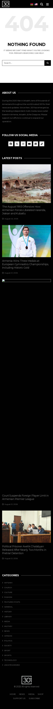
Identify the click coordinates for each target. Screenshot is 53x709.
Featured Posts (12, 602)
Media (7, 621)
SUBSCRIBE (34, 698)
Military (8, 626)
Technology (10, 660)
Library (8, 617)
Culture (8, 592)
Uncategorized (12, 665)
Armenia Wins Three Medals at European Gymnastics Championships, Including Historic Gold (25, 264)
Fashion (8, 597)
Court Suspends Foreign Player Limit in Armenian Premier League (25, 497)
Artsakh (8, 583)
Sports (7, 655)
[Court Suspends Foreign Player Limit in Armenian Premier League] (26, 385)
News (6, 631)
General (8, 607)
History (8, 612)
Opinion (8, 636)
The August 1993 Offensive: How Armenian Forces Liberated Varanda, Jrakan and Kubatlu (24, 210)
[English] (36, 4)
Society (8, 645)
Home (13, 694)
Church (8, 587)
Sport (7, 650)
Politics (8, 641)
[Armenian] (31, 4)
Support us (19, 698)
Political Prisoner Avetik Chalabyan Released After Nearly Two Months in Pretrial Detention (24, 550)
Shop (40, 694)
